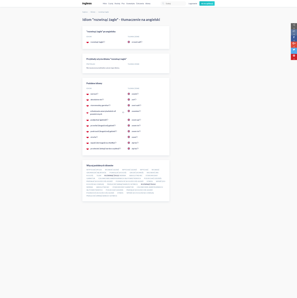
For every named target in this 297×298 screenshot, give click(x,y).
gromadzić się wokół (96, 173)
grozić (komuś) (137, 173)
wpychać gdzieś (129, 170)
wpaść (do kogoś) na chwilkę (102, 143)
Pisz (123, 3)
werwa (93, 94)
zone (134, 137)
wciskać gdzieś (112, 170)
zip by (134, 143)
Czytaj (110, 3)
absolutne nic (96, 99)
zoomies (135, 111)
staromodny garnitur (99, 105)
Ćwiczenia (140, 3)
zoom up (135, 120)
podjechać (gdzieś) (98, 120)
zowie (134, 94)
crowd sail (136, 42)
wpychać (144, 170)
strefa (93, 137)
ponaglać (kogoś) (118, 173)
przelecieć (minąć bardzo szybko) (104, 148)
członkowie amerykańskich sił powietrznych (103, 112)
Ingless (85, 12)
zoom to (135, 125)
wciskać (155, 170)
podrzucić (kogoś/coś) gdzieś (102, 131)
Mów (105, 3)
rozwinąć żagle (96, 42)
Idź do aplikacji (207, 3)
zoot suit (135, 105)
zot (133, 99)
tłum (98, 175)
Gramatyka (130, 3)
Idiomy (147, 3)
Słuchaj (117, 3)
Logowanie (193, 3)
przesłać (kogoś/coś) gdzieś (102, 125)
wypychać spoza (94, 170)
